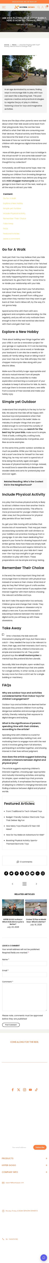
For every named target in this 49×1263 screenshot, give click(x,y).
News (14, 45)
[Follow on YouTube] (30, 1090)
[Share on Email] (32, 873)
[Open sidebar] (3, 635)
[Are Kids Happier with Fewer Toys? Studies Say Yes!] (13, 884)
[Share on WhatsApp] (38, 873)
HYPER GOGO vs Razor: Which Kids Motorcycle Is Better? (13, 921)
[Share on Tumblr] (22, 873)
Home (6, 45)
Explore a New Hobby (13, 203)
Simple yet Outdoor (12, 208)
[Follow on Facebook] (12, 1090)
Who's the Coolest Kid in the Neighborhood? (23, 483)
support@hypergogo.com (15, 1182)
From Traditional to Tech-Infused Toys (24, 811)
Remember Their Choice (14, 218)
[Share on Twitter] (11, 873)
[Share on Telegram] (27, 873)
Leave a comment (11, 238)
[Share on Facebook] (6, 873)
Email (5, 970)
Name (5, 959)
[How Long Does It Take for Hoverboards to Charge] (36, 884)
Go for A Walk (9, 198)
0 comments (26, 861)
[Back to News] (24, 884)
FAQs (5, 228)
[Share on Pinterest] (17, 873)
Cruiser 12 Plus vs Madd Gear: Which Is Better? (36, 920)
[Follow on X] (18, 1090)
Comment (7, 981)
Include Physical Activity (14, 213)
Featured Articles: (11, 233)
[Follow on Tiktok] (36, 1090)
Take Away (8, 223)
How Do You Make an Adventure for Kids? (25, 834)
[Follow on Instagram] (43, 873)
